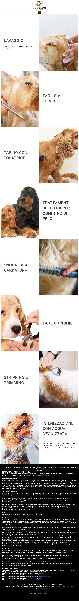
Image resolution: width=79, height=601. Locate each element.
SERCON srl (45, 593)
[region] (39, 42)
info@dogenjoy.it (43, 588)
